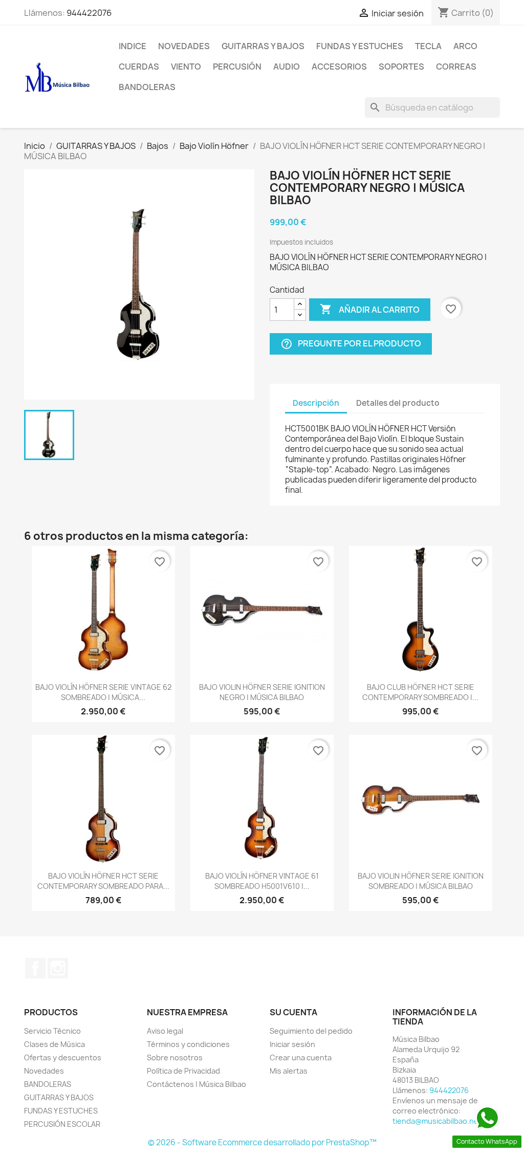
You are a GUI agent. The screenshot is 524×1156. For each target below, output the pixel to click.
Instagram (58, 968)
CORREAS (456, 66)
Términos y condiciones (188, 1044)
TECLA (428, 46)
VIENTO (186, 66)
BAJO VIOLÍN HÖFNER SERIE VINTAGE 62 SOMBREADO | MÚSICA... (103, 692)
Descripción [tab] (316, 403)
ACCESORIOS (339, 66)
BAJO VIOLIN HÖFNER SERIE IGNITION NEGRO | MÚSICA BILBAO (262, 692)
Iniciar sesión (292, 1044)
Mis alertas (289, 1071)
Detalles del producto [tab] (398, 403)
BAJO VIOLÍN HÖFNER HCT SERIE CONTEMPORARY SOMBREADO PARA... (103, 881)
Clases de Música (54, 1044)
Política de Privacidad (183, 1071)
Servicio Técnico (52, 1031)
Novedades (184, 46)
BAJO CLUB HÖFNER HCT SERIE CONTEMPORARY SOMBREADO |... (420, 692)
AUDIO (286, 66)
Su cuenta (293, 1012)
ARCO (465, 46)
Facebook (35, 968)
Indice (132, 46)
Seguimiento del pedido (311, 1031)
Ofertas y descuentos (62, 1057)
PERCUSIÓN (237, 66)
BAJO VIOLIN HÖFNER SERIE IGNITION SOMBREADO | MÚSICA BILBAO (421, 881)
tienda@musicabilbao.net (437, 1121)
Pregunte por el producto (350, 344)
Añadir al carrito (370, 309)
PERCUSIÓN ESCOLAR (62, 1124)
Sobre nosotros (175, 1057)
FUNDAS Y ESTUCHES (359, 46)
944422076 (89, 12)
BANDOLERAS (147, 87)
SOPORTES (401, 66)
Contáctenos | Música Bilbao (196, 1084)
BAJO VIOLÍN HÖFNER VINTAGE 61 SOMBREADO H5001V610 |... (262, 881)
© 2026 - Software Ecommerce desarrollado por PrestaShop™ (262, 1142)
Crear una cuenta (301, 1057)
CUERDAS (139, 66)
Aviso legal (165, 1031)
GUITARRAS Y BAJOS (263, 46)
